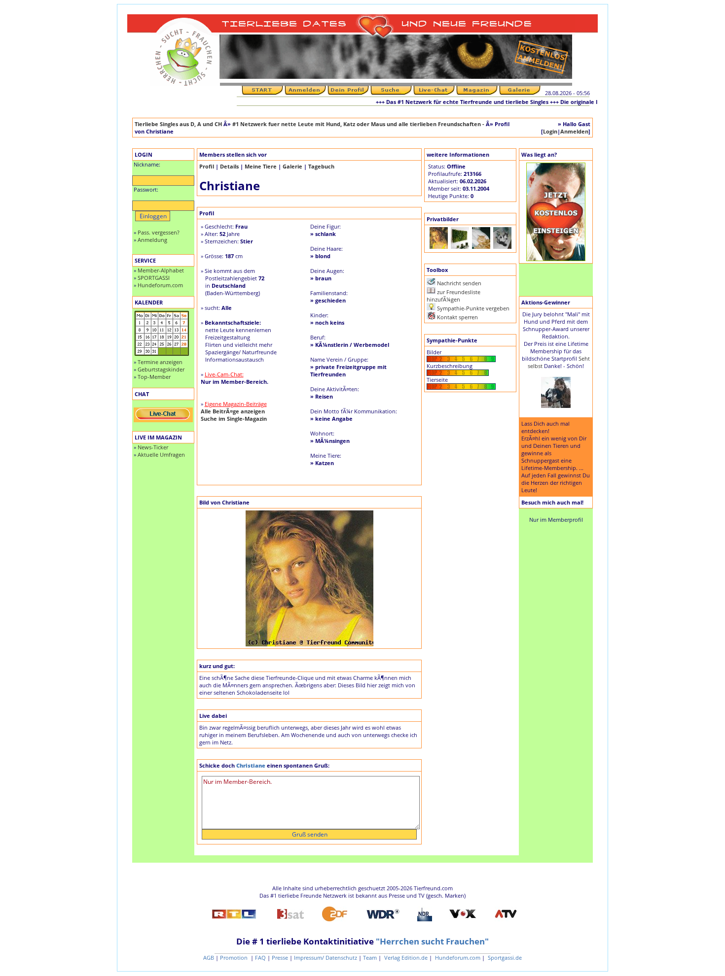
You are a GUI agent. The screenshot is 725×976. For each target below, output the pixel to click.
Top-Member (154, 376)
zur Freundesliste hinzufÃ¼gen (453, 295)
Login (550, 131)
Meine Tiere (261, 166)
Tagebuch (321, 166)
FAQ (260, 957)
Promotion (234, 957)
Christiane (250, 765)
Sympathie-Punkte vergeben (473, 308)
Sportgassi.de (504, 957)
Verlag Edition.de (405, 957)
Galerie (292, 166)
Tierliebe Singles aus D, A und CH (178, 124)
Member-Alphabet (161, 270)
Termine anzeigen (160, 362)
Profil (206, 166)
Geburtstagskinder (161, 369)
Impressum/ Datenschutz (325, 957)
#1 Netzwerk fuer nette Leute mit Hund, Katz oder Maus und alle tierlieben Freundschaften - (359, 124)
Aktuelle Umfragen (161, 454)
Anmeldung (152, 239)
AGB (208, 957)
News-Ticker (153, 447)
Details (229, 166)
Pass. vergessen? (159, 232)
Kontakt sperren (457, 317)
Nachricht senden (459, 283)
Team (370, 957)
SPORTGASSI (154, 277)
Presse (280, 957)
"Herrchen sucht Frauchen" (432, 941)
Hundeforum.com (160, 285)
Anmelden (574, 131)
